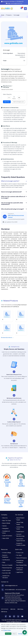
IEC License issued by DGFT (21, 503)
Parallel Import (20, 531)
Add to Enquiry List (18, 102)
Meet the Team (6, 520)
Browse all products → (7, 337)
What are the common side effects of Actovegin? (13, 197)
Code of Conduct (7, 535)
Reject (14, 633)
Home (2, 15)
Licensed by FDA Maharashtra (9, 501)
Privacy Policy (7, 630)
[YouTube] (22, 616)
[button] (25, 8)
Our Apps (19, 555)
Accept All (8, 633)
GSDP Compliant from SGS (8, 483)
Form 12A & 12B (6, 573)
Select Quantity (7, 94)
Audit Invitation (6, 570)
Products (9, 15)
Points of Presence (21, 558)
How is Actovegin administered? (11, 192)
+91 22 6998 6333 (10, 589)
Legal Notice (19, 572)
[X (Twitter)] (18, 616)
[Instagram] (14, 616)
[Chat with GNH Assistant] (24, 632)
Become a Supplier (7, 565)
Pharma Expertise (7, 568)
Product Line (19, 552)
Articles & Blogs (6, 552)
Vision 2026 (5, 538)
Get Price (6, 102)
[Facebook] (5, 616)
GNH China (20, 609)
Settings (20, 633)
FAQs (3, 562)
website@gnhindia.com (14, 3)
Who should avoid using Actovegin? (12, 209)
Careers (4, 526)
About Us (4, 518)
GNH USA (12, 609)
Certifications (6, 560)
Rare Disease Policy (21, 565)
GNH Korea (4, 611)
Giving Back (5, 528)
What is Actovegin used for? (10, 181)
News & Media (6, 523)
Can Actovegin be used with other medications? (12, 203)
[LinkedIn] (9, 616)
